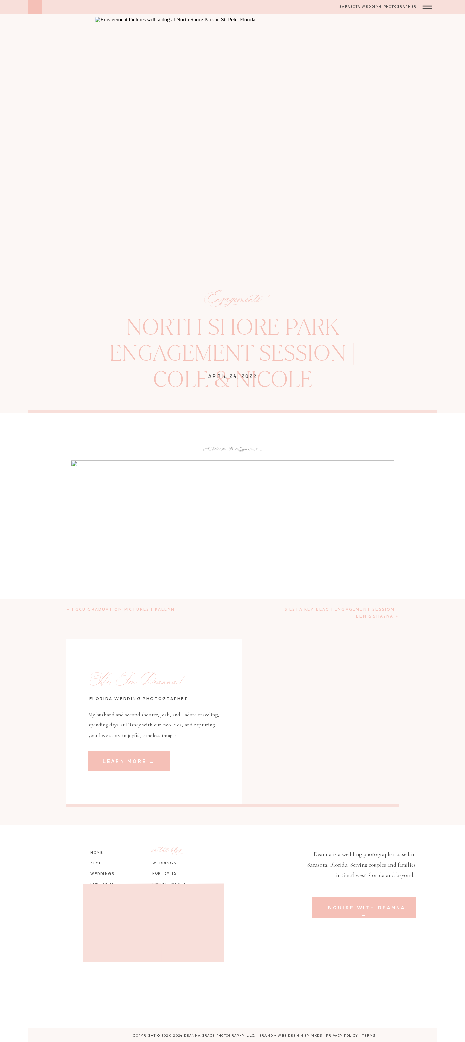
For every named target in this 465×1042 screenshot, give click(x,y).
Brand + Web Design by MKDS (290, 1035)
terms (369, 1035)
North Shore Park (123, 869)
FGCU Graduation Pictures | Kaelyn (123, 609)
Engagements (232, 299)
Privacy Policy (342, 1035)
